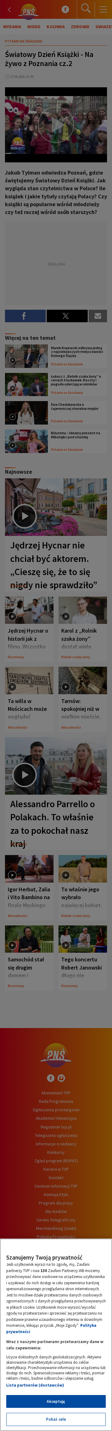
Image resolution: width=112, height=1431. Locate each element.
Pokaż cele (56, 1419)
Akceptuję (56, 1401)
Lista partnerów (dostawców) (35, 1385)
